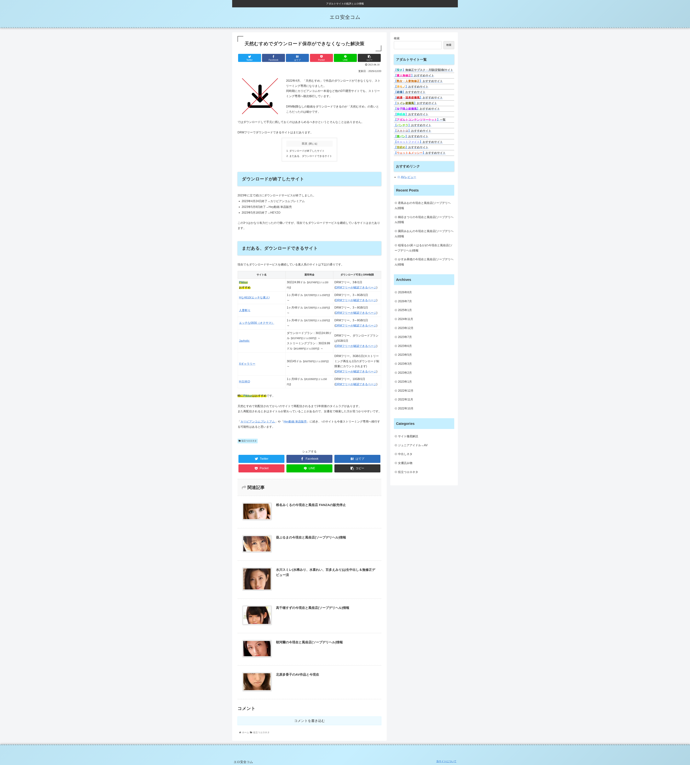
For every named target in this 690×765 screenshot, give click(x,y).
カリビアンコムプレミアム (257, 421)
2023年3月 (405, 363)
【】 (423, 69)
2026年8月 (405, 292)
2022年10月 (405, 408)
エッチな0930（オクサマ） (256, 322)
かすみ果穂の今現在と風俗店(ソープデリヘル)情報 (424, 262)
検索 (397, 38)
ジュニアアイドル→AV (413, 445)
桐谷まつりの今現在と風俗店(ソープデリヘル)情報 (424, 220)
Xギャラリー (247, 363)
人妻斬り (244, 310)
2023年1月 (405, 381)
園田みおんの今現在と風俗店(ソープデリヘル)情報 (424, 234)
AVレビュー (408, 177)
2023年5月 (405, 354)
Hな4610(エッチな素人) (254, 297)
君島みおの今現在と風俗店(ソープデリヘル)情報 (423, 205)
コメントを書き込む (309, 721)
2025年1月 (405, 310)
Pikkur (243, 282)
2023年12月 (405, 328)
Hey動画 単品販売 (295, 421)
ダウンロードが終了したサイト (307, 150)
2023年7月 (405, 337)
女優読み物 (405, 463)
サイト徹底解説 (408, 436)
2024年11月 (405, 319)
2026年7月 (405, 301)
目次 (304, 143)
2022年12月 (405, 390)
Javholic (244, 340)
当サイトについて (446, 761)
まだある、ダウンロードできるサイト (310, 156)
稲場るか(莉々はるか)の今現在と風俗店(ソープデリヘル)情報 (423, 248)
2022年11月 (405, 399)
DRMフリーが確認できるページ (355, 287)
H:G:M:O (244, 381)
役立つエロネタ (249, 441)
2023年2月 (405, 372)
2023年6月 (405, 345)
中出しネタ (405, 454)
